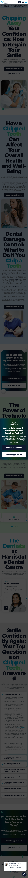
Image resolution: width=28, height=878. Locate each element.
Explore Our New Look (14, 447)
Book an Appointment (14, 455)
